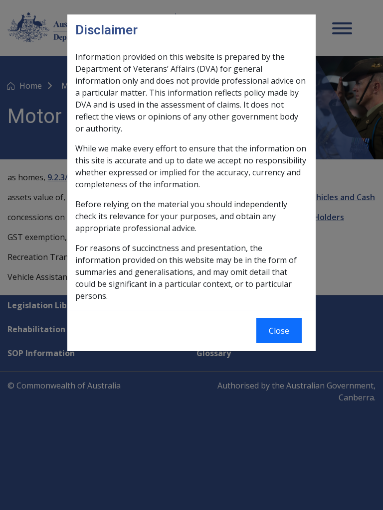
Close (279, 330)
